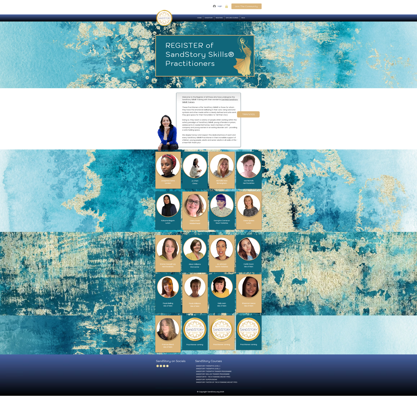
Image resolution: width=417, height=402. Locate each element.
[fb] (161, 366)
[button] (226, 6)
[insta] (157, 366)
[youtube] (167, 366)
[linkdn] (164, 366)
